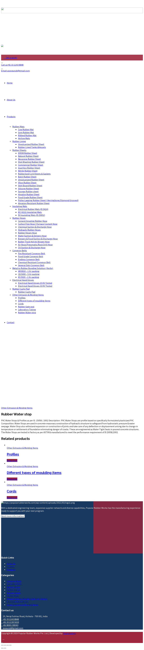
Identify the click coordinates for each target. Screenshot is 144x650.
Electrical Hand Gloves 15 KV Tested (35, 283)
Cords (21, 303)
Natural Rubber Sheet (28, 156)
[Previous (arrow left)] (2, 648)
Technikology (69, 633)
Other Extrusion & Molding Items (28, 294)
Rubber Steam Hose (27, 232)
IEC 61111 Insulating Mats (30, 212)
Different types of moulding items (34, 300)
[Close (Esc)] (2, 645)
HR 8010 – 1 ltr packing (28, 271)
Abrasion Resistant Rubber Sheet (34, 203)
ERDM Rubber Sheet (27, 153)
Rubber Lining (19, 141)
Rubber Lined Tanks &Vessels (32, 147)
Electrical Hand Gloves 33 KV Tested (35, 286)
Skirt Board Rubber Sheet (30, 185)
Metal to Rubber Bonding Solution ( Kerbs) (32, 268)
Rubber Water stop (27, 312)
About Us (11, 99)
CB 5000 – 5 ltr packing (29, 274)
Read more (12, 460)
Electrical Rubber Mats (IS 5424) (33, 209)
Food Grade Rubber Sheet (30, 197)
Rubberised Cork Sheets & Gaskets (34, 173)
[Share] (5, 645)
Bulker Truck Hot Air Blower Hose (34, 241)
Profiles (21, 297)
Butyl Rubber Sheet (27, 176)
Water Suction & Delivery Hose (32, 235)
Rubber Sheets (19, 150)
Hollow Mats (24, 138)
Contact (10, 322)
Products (11, 116)
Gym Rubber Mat (26, 132)
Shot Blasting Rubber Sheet (31, 162)
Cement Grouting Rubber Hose (32, 221)
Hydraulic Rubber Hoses (29, 229)
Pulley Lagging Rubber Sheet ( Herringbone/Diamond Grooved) (48, 200)
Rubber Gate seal (26, 306)
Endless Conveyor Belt (29, 259)
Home (10, 82)
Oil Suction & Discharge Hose (31, 247)
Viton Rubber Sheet (27, 182)
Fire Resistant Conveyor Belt (31, 253)
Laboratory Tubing (27, 309)
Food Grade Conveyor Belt (30, 256)
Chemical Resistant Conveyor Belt (34, 262)
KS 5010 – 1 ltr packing (28, 277)
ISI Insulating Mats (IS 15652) (31, 215)
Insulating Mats (19, 206)
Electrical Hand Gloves (23, 280)
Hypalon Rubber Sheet (28, 194)
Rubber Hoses (19, 218)
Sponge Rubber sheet (28, 191)
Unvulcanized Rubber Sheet (31, 144)
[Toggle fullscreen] (7, 645)
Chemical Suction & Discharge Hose (35, 226)
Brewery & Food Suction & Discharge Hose (38, 238)
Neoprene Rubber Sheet (29, 159)
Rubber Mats (18, 126)
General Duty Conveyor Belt (31, 265)
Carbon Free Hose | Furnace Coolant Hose (37, 224)
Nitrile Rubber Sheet (27, 170)
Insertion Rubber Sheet (29, 167)
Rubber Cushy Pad (21, 288)
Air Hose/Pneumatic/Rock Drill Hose (35, 244)
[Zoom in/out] (10, 645)
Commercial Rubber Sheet (30, 164)
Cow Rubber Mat (26, 129)
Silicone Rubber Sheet (28, 188)
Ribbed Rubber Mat (27, 135)
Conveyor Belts (19, 250)
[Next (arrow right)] (5, 648)
